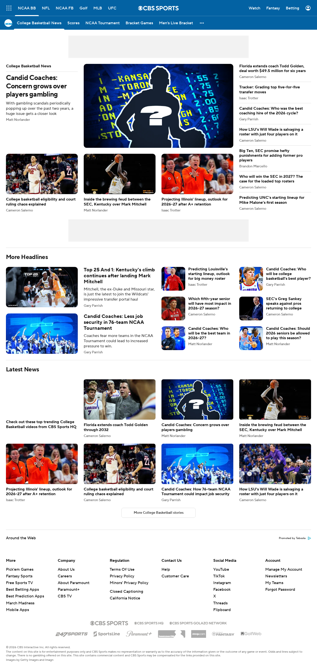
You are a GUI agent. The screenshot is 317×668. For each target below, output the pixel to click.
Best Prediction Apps (25, 602)
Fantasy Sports (19, 582)
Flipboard (222, 615)
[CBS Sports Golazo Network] (198, 628)
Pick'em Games (19, 575)
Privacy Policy (122, 582)
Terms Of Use (122, 575)
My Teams (274, 588)
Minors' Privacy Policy (129, 588)
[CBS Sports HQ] (148, 628)
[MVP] (198, 638)
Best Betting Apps (22, 595)
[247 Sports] (71, 639)
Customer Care (175, 582)
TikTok (219, 582)
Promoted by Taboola (292, 544)
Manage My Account (283, 575)
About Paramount (73, 588)
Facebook (222, 595)
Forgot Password (280, 595)
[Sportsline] (107, 639)
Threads (220, 609)
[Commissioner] (171, 638)
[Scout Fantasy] (223, 639)
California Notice (125, 604)
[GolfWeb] (251, 639)
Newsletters (276, 582)
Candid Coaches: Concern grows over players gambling (119, 106)
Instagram (222, 588)
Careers (65, 582)
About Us (66, 575)
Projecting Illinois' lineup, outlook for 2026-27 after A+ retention (197, 183)
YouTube (221, 575)
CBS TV (65, 602)
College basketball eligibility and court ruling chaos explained (42, 183)
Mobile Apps (17, 615)
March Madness (20, 609)
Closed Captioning (126, 597)
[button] (202, 23)
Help (165, 575)
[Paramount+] (139, 638)
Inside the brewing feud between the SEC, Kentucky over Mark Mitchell (120, 183)
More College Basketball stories (159, 518)
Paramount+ (68, 595)
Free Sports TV (19, 588)
